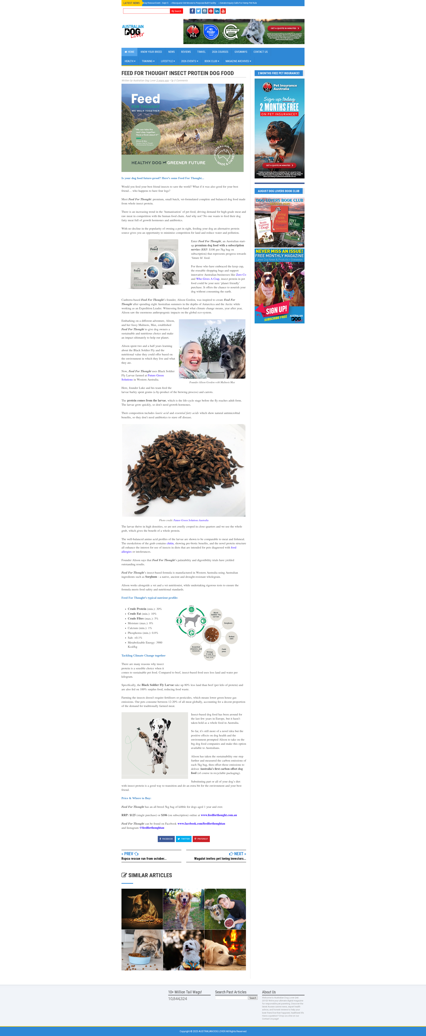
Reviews (186, 51)
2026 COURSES (220, 51)
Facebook (167, 839)
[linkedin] (217, 11)
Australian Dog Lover (212, 1031)
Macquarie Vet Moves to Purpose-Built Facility (193, 3)
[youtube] (223, 11)
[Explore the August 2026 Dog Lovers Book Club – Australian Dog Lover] (280, 246)
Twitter (185, 839)
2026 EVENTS (189, 61)
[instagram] (204, 11)
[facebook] (192, 11)
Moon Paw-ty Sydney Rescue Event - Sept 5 (147, 3)
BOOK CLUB (211, 61)
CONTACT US (261, 51)
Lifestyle (167, 61)
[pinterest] (210, 11)
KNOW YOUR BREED (151, 51)
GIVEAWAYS (241, 51)
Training (147, 61)
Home (130, 51)
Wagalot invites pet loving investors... (220, 859)
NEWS (171, 51)
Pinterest (202, 839)
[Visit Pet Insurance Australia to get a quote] (244, 31)
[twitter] (198, 11)
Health (129, 61)
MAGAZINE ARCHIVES (237, 61)
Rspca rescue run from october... (144, 859)
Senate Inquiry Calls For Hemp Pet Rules (238, 3)
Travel (201, 51)
